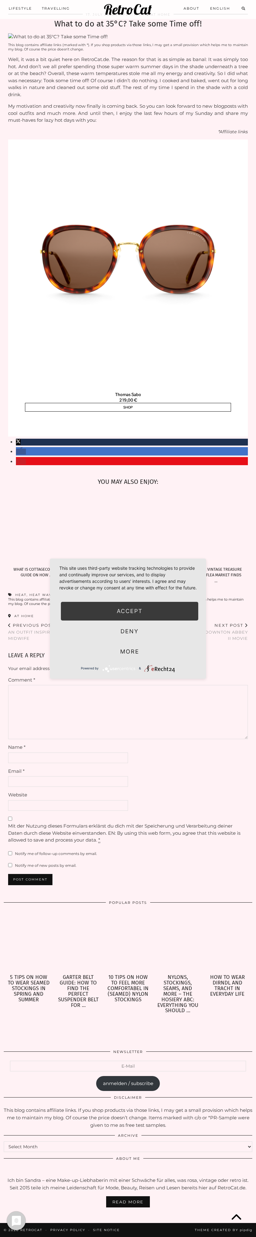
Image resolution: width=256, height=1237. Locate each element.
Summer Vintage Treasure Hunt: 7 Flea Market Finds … (216, 575)
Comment (21, 680)
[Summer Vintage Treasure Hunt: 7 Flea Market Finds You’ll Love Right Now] (218, 527)
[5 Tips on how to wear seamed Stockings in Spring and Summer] (28, 942)
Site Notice (106, 1230)
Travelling (56, 8)
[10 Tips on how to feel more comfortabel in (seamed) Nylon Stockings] (127, 942)
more (129, 651)
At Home (23, 616)
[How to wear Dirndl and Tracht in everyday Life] (227, 942)
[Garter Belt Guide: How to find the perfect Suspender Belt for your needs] (78, 942)
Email (16, 771)
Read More (128, 1201)
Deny (130, 631)
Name (17, 747)
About (191, 8)
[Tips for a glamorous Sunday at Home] (158, 527)
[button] (18, 442)
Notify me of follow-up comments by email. (56, 853)
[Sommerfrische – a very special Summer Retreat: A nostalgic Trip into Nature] (98, 527)
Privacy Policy (67, 1230)
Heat (21, 595)
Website (17, 795)
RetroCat (128, 9)
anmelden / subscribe (128, 1083)
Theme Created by (223, 1230)
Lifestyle (20, 8)
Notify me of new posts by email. (45, 865)
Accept (130, 611)
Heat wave (42, 595)
